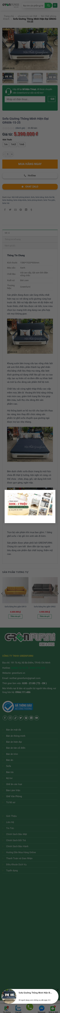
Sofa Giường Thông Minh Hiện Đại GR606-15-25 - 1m (35, 993)
